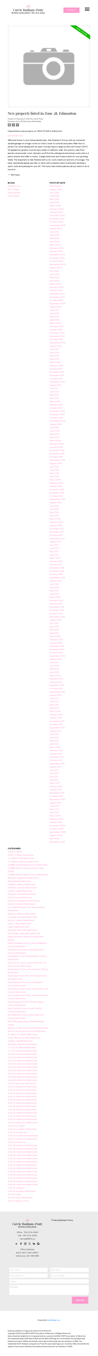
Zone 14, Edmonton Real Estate (22, 1093)
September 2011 (57, 763)
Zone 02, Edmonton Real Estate (22, 1057)
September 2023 (57, 303)
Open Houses (14, 192)
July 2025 (54, 231)
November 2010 (57, 793)
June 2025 (55, 235)
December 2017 (57, 528)
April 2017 (54, 554)
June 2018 (54, 509)
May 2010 (54, 809)
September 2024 (58, 264)
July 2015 (54, 623)
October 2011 (56, 760)
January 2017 (56, 564)
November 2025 (57, 218)
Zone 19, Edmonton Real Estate (22, 1109)
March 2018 (55, 519)
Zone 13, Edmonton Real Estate (22, 1090)
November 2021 (57, 375)
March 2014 (55, 675)
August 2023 (56, 306)
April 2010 (54, 812)
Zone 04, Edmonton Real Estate (23, 1063)
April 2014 (54, 672)
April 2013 (54, 708)
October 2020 (56, 417)
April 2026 (54, 202)
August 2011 (55, 766)
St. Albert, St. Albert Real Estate (23, 1034)
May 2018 (54, 512)
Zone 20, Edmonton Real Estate (22, 1112)
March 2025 (55, 244)
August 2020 (56, 424)
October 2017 (56, 535)
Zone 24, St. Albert (16, 1126)
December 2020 (57, 411)
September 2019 (57, 460)
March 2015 (55, 636)
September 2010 (57, 799)
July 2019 (54, 466)
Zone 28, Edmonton (17, 1142)
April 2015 (54, 633)
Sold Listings (13, 196)
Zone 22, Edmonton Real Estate (22, 1119)
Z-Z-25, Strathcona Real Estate (22, 1050)
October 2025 (56, 222)
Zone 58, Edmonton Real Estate (22, 1181)
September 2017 (57, 538)
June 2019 (54, 470)
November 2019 (57, 453)
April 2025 (54, 241)
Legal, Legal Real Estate (18, 926)
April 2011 (54, 780)
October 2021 (56, 378)
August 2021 (55, 385)
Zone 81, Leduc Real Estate (20, 1197)
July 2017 (54, 545)
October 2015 (56, 613)
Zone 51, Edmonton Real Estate (22, 1165)
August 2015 (55, 620)
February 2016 (56, 600)
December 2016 (57, 567)
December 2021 (57, 372)
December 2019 (57, 450)
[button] (71, 10)
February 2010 (56, 819)
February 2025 (57, 248)
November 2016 (57, 571)
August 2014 (56, 659)
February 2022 (56, 365)
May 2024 (54, 277)
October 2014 (56, 652)
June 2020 (55, 430)
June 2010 (54, 806)
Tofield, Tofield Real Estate (20, 1041)
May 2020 (54, 434)
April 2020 (54, 437)
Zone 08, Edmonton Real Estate (22, 1077)
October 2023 (56, 300)
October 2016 (56, 574)
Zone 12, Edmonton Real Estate (22, 1086)
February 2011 (56, 786)
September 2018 (57, 499)
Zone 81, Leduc (14, 1194)
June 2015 (54, 626)
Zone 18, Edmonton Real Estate (22, 1106)
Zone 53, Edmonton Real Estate (22, 1168)
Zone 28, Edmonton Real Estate (28, 121)
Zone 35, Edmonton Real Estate (22, 1155)
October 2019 (56, 457)
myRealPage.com (53, 1320)
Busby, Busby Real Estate (19, 881)
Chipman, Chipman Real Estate (22, 894)
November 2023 (57, 297)
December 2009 (57, 825)
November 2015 (57, 610)
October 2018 (56, 496)
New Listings (13, 189)
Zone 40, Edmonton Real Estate (23, 1158)
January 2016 (56, 603)
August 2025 (56, 228)
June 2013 (54, 701)
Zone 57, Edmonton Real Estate (22, 1178)
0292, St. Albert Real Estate (21, 855)
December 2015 (57, 607)
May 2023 (54, 316)
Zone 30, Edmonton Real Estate (22, 1152)
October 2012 (56, 724)
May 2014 (54, 669)
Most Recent (56, 186)
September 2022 (57, 342)
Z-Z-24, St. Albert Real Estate (21, 1047)
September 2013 (57, 691)
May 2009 (54, 838)
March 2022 (55, 362)
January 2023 (56, 329)
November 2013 (57, 685)
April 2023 (54, 320)
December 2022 (57, 333)
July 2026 (54, 192)
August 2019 (55, 463)
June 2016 (54, 587)
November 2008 (57, 842)
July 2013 (54, 698)
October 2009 (56, 828)
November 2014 (57, 649)
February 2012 (56, 750)
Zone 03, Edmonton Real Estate (22, 1060)
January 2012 (56, 753)
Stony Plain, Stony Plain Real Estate (24, 1037)
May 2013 (54, 704)
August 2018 (55, 502)
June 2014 (54, 665)
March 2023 (55, 323)
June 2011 (54, 773)
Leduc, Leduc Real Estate (19, 923)
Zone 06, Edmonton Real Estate (23, 1070)
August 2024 (56, 267)
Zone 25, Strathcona (17, 1132)
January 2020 (56, 447)
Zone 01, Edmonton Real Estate (22, 1054)
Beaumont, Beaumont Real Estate (23, 878)
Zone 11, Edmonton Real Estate (22, 1083)
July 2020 (54, 427)
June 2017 (54, 548)
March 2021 (55, 401)
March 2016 (55, 597)
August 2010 (56, 802)
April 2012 (54, 744)
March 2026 (55, 205)
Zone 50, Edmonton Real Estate (23, 1161)
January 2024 (56, 290)
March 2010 (55, 815)
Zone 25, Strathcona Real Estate (23, 1135)
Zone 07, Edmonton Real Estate (22, 1073)
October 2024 (56, 261)
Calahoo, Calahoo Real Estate (21, 884)
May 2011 (54, 776)
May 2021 (54, 394)
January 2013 (56, 717)
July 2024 (54, 271)
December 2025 (57, 215)
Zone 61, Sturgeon (16, 1187)
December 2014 (57, 646)
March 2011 (55, 783)
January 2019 (56, 486)
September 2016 (57, 577)
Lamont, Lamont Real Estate (21, 920)
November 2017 (57, 532)
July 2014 (54, 662)
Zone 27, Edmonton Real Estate (22, 1139)
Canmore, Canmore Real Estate (22, 887)
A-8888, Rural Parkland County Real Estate (27, 864)
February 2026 (57, 209)
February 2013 (56, 714)
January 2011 (56, 789)
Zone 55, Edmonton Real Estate (22, 1171)
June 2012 (54, 737)
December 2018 (57, 489)
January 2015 (56, 643)
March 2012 (55, 747)
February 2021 (56, 404)
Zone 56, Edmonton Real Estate (22, 1174)
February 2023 (56, 326)
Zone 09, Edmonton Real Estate (23, 1080)
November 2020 (57, 414)
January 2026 (56, 212)
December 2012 (57, 721)
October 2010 (56, 796)
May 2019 (54, 473)
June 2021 (54, 391)
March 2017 (55, 558)
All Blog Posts (14, 186)
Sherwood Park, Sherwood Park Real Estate (28, 1028)
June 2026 (55, 196)
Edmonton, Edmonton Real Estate (23, 900)
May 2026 (54, 199)
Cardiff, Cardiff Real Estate (20, 891)
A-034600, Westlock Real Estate (23, 861)
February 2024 (57, 287)
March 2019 (55, 479)
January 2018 (56, 525)
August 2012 (55, 731)
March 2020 (55, 440)
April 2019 (54, 476)
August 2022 (56, 346)
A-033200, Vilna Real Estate (21, 858)
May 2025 (54, 238)
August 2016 (55, 580)
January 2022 (56, 368)
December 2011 (57, 757)
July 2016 (54, 584)
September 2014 (57, 656)
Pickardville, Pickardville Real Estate (24, 933)
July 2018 (54, 506)
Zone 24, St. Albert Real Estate (22, 1129)
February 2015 (56, 639)
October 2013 (56, 688)
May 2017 (54, 551)
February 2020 (57, 443)
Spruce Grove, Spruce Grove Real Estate (27, 1031)
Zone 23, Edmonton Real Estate (22, 1122)
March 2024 (55, 284)
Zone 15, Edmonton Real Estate (22, 1096)
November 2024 (57, 258)
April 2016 (54, 594)
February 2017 (56, 561)
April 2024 (54, 280)
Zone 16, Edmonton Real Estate (22, 1099)
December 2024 (57, 254)
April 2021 (54, 398)
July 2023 (54, 310)
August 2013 (55, 695)
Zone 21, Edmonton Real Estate (22, 1116)
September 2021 (57, 381)
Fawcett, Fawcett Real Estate (21, 904)
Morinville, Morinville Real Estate (22, 930)
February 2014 (56, 678)
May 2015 (54, 629)
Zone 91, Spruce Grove (18, 1200)
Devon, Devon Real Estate (20, 897)
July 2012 (54, 734)
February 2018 (56, 522)
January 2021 (56, 408)
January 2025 (56, 251)
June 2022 (54, 352)
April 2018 (54, 515)
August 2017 (55, 541)
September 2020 (58, 421)
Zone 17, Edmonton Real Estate (22, 1103)
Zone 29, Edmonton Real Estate (22, 1148)
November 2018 (57, 492)
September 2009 (58, 832)
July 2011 (54, 770)
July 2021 (54, 388)
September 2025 (58, 225)
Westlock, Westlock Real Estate (22, 1044)
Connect (71, 10)
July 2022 (54, 349)
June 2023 (54, 313)
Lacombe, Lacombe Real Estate (22, 917)
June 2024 (55, 274)
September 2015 (57, 616)
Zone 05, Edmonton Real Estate (23, 1067)
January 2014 (56, 682)
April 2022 (54, 359)
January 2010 (56, 822)
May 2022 (54, 355)
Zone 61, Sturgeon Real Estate (22, 1191)
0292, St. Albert (15, 851)
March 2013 (55, 711)
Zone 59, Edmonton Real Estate (22, 1184)
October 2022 (56, 339)
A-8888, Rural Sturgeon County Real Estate (28, 874)
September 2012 (57, 727)
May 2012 (54, 740)
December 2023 (57, 293)
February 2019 (56, 483)
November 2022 (57, 336)
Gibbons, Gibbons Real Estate (22, 913)
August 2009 (56, 835)
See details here (15, 135)
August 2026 (56, 189)
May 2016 (54, 590)
